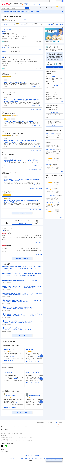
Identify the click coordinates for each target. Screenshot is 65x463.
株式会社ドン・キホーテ (8, 113)
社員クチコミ (24, 24)
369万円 (57, 199)
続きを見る (38, 242)
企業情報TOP (14, 426)
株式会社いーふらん (11, 395)
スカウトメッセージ (4, 433)
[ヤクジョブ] (54, 42)
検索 (62, 1)
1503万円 (57, 137)
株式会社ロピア (6, 193)
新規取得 (26, 3)
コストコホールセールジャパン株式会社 (12, 133)
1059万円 (57, 153)
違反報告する (39, 41)
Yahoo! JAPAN (37, 455)
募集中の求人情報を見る (10, 360)
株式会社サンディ (6, 74)
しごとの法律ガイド (13, 440)
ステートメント (33, 458)
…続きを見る (12, 356)
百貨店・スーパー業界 (6, 20)
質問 (41, 24)
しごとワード (25, 440)
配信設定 (20, 433)
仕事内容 (8, 233)
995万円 (57, 160)
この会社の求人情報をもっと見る (35, 109)
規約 (26, 458)
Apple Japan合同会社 (34, 395)
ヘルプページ (54, 422)
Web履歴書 (16, 433)
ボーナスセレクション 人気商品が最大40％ (32, 4)
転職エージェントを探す (28, 437)
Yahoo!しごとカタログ (6, 426)
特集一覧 (30, 440)
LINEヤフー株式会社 (4, 451)
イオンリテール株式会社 (32, 372)
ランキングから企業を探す (18, 437)
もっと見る (60, 101)
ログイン (20, 4)
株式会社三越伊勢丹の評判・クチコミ (31, 426)
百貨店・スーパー (55, 76)
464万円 (57, 206)
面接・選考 (51, 24)
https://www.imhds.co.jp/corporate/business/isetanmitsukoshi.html (57, 84)
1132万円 (57, 146)
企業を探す (3, 437)
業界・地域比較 (59, 24)
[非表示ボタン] (62, 458)
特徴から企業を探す (9, 437)
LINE (8, 446)
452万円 (57, 213)
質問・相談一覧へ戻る (7, 29)
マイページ (11, 433)
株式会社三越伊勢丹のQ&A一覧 (45, 426)
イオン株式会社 (8, 372)
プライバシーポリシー (11, 458)
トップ (5, 24)
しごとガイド (20, 440)
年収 (34, 24)
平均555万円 (23, 19)
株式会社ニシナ (6, 173)
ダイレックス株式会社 (8, 154)
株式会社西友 (29, 349)
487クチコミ (16, 19)
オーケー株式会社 (6, 94)
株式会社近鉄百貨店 (9, 349)
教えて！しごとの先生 (5, 440)
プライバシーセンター (19, 458)
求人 (16, 24)
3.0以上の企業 (13, 20)
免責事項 (40, 458)
